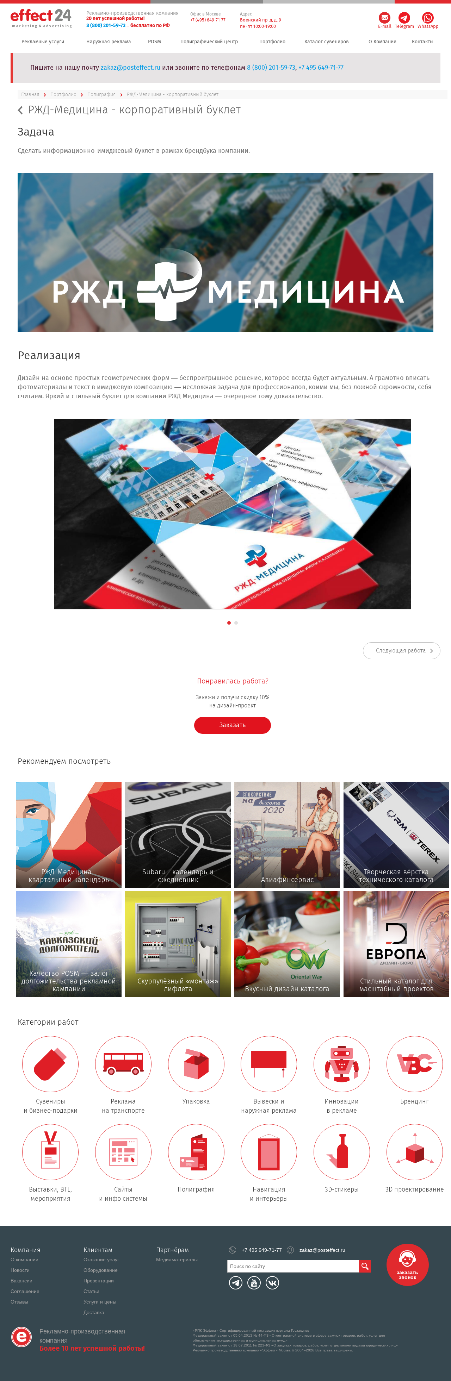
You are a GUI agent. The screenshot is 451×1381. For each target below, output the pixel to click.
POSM (154, 42)
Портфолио (272, 42)
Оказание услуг (101, 1259)
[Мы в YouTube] (254, 1282)
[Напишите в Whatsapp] (428, 18)
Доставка (94, 1312)
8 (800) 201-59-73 (105, 26)
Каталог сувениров (326, 42)
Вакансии (21, 1280)
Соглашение (25, 1291)
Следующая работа (401, 650)
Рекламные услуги (42, 42)
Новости (20, 1270)
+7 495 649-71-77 (321, 68)
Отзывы (19, 1302)
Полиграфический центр (209, 42)
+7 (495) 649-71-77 (208, 20)
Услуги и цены (100, 1302)
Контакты (422, 42)
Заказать (233, 725)
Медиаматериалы (177, 1259)
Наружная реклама (108, 42)
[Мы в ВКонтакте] (272, 1282)
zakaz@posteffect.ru (130, 68)
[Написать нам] (384, 18)
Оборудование (101, 1270)
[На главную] (21, 1337)
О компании (24, 1259)
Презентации (99, 1280)
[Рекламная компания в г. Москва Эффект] (42, 18)
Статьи (91, 1291)
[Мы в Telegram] (235, 1282)
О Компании (382, 42)
